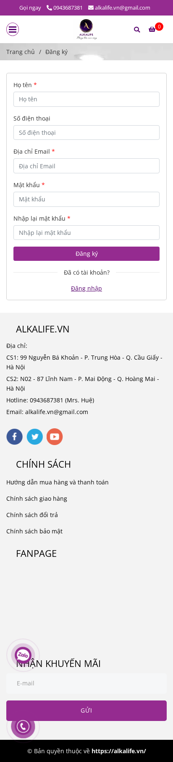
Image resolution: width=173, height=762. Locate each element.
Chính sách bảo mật (34, 531)
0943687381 (68, 7)
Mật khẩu (29, 185)
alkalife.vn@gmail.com (122, 7)
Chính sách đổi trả (32, 515)
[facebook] (14, 436)
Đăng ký (87, 253)
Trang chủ (20, 52)
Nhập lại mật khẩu (42, 218)
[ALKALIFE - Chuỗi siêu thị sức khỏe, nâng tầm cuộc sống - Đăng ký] (86, 29)
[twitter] (34, 436)
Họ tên (25, 85)
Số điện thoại (31, 118)
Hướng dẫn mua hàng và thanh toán (57, 482)
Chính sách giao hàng (36, 498)
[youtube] (55, 436)
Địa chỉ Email (34, 151)
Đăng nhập (86, 288)
